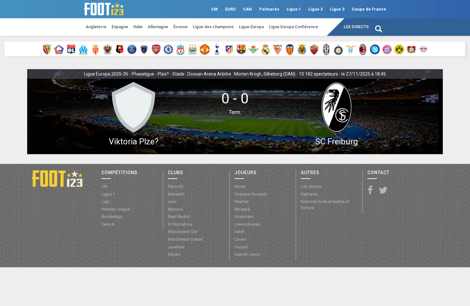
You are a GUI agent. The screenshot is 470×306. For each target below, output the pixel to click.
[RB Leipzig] (423, 49)
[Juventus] (326, 49)
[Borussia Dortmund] (399, 49)
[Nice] (107, 49)
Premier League (115, 209)
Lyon (172, 201)
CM (214, 9)
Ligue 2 (315, 9)
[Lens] (46, 49)
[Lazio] (350, 49)
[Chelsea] (168, 49)
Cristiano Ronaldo (250, 194)
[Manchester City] (192, 49)
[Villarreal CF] (302, 49)
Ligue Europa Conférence (293, 26)
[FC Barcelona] (241, 49)
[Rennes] (119, 49)
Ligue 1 (293, 9)
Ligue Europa (251, 26)
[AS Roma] (314, 49)
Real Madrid (179, 216)
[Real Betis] (253, 49)
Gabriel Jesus (247, 254)
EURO (230, 9)
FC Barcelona (180, 224)
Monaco (175, 209)
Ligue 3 (337, 9)
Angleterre (96, 26)
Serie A (107, 224)
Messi (240, 186)
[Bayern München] (387, 49)
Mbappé (242, 209)
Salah (239, 231)
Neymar (241, 201)
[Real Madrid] (265, 49)
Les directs (356, 26)
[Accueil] (57, 178)
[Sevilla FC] (277, 49)
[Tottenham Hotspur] (217, 49)
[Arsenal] (156, 49)
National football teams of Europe (325, 204)
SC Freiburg (336, 141)
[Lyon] (71, 49)
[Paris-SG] (131, 49)
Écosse (180, 26)
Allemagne (158, 26)
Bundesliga (111, 216)
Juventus (176, 247)
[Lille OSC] (59, 49)
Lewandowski (247, 224)
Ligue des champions (213, 26)
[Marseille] (83, 49)
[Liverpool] (180, 49)
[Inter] (338, 49)
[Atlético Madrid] (229, 49)
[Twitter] (383, 190)
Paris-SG (176, 186)
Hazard (241, 247)
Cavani (240, 239)
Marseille (176, 194)
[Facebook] (370, 190)
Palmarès (269, 9)
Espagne (120, 26)
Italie (138, 26)
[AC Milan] (362, 49)
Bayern (174, 254)
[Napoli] (374, 49)
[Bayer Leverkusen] (411, 49)
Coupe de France (369, 9)
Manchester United (185, 239)
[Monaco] (95, 49)
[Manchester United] (204, 49)
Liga (105, 201)
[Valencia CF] (289, 49)
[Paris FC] (144, 49)
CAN (247, 9)
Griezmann (244, 216)
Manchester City (182, 231)
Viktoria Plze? (133, 141)
